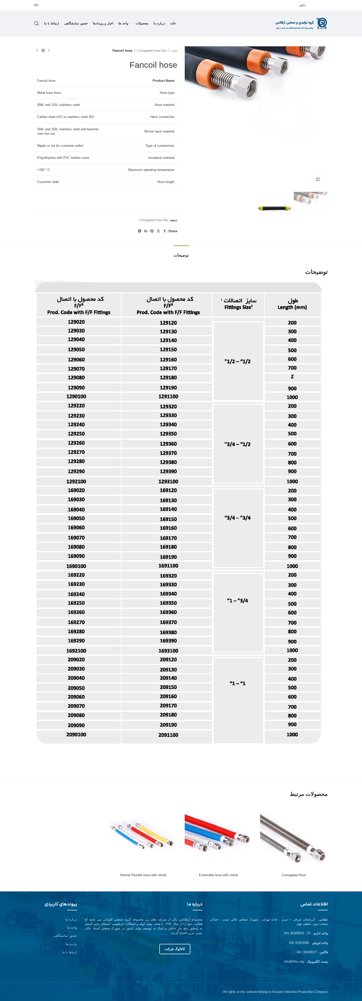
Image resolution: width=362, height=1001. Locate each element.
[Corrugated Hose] (294, 837)
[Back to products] (43, 51)
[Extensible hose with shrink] (219, 837)
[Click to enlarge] (318, 179)
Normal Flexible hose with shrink (143, 875)
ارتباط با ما (69, 952)
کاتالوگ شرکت (175, 949)
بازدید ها (71, 944)
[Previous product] (49, 51)
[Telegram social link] (139, 231)
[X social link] (158, 231)
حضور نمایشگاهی (65, 935)
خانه (174, 50)
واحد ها (72, 927)
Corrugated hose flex (152, 50)
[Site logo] (297, 23)
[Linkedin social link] (146, 231)
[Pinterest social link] (152, 231)
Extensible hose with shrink (218, 875)
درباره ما (71, 919)
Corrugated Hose (294, 875)
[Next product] (37, 51)
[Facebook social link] (164, 231)
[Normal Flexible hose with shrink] (144, 837)
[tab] (181, 252)
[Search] (37, 23)
